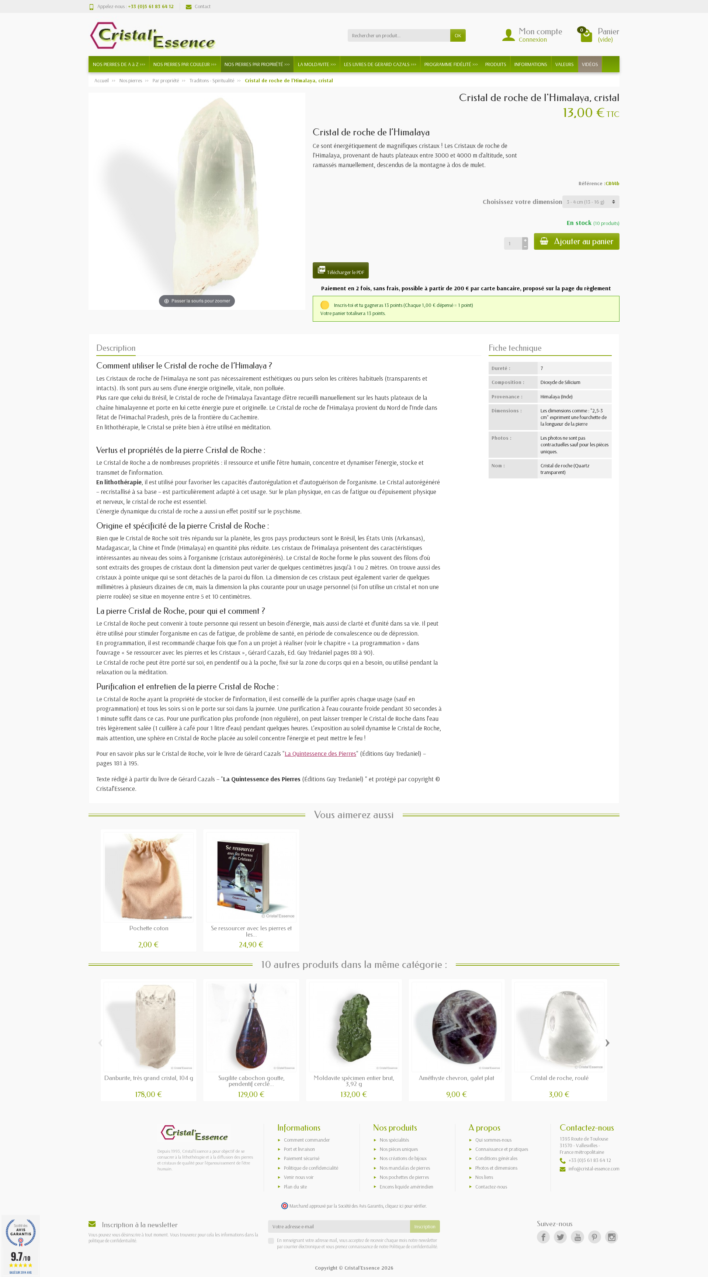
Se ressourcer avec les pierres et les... (251, 931)
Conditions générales (496, 1158)
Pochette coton (149, 928)
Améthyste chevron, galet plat (456, 1078)
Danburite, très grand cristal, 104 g (148, 1078)
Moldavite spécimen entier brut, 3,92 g (353, 1081)
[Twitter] (560, 1237)
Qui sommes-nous (493, 1139)
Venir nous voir (299, 1177)
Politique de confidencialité (311, 1167)
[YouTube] (577, 1237)
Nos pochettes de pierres (404, 1177)
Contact (203, 6)
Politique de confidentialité (412, 1246)
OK (458, 35)
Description (116, 348)
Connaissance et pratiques (501, 1149)
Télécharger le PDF (340, 270)
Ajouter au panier (584, 241)
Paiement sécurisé (301, 1158)
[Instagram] (611, 1237)
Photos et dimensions (496, 1167)
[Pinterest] (594, 1237)
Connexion (533, 39)
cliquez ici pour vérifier (405, 1206)
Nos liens (484, 1177)
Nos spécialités (394, 1139)
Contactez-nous (491, 1186)
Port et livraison (299, 1149)
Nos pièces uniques (399, 1149)
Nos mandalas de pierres (405, 1167)
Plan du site (295, 1186)
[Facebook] (543, 1237)
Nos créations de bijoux (403, 1158)
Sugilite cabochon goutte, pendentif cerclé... (251, 1081)
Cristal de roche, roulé (559, 1078)
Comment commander (307, 1139)
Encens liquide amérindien (406, 1186)
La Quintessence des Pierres (320, 753)
